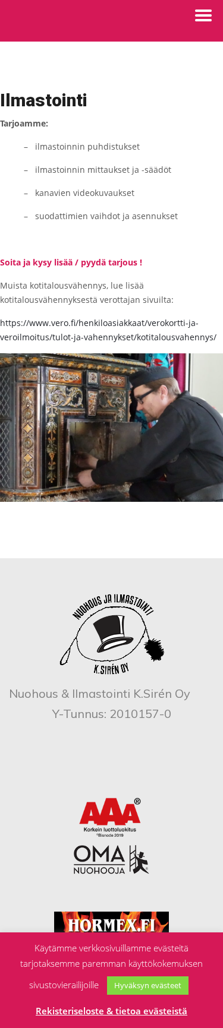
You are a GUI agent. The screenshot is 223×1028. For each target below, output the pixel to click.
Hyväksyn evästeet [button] (147, 985)
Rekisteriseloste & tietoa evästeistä (111, 1011)
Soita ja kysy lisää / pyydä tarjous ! (71, 262)
